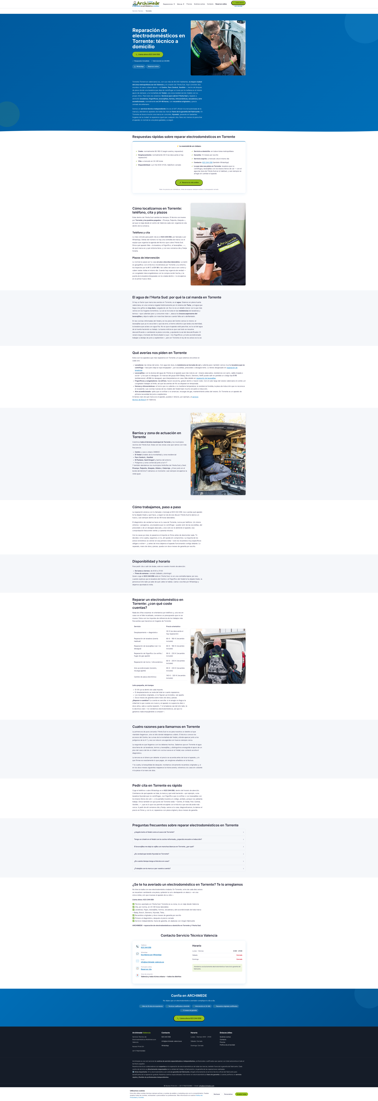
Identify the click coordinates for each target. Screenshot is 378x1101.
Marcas (179, 4)
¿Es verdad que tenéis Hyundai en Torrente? (151, 854)
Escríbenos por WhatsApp (151, 955)
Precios (189, 4)
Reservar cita (146, 969)
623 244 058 (207, 162)
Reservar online (221, 4)
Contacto (210, 4)
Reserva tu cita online (190, 182)
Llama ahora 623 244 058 (149, 54)
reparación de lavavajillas (206, 378)
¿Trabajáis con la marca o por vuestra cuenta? (152, 868)
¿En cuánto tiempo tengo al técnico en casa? (151, 861)
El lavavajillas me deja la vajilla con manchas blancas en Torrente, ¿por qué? (164, 847)
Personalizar (228, 1094)
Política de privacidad (227, 1045)
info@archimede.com (206, 1086)
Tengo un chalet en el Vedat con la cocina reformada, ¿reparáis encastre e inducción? (168, 839)
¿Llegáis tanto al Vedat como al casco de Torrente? (154, 832)
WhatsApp (140, 66)
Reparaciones (168, 4)
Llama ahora (239, 3)
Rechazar (217, 1094)
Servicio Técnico (137, 11)
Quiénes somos (199, 4)
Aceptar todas (241, 1094)
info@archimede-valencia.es (152, 962)
